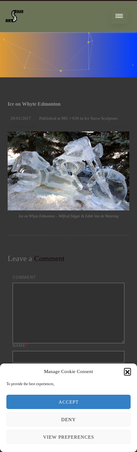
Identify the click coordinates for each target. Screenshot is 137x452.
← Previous (22, 126)
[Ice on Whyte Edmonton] (68, 170)
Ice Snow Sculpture (101, 118)
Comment (24, 277)
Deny (68, 419)
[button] (127, 371)
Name (19, 345)
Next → (120, 126)
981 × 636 (70, 118)
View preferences (68, 437)
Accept (69, 402)
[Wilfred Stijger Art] (14, 29)
